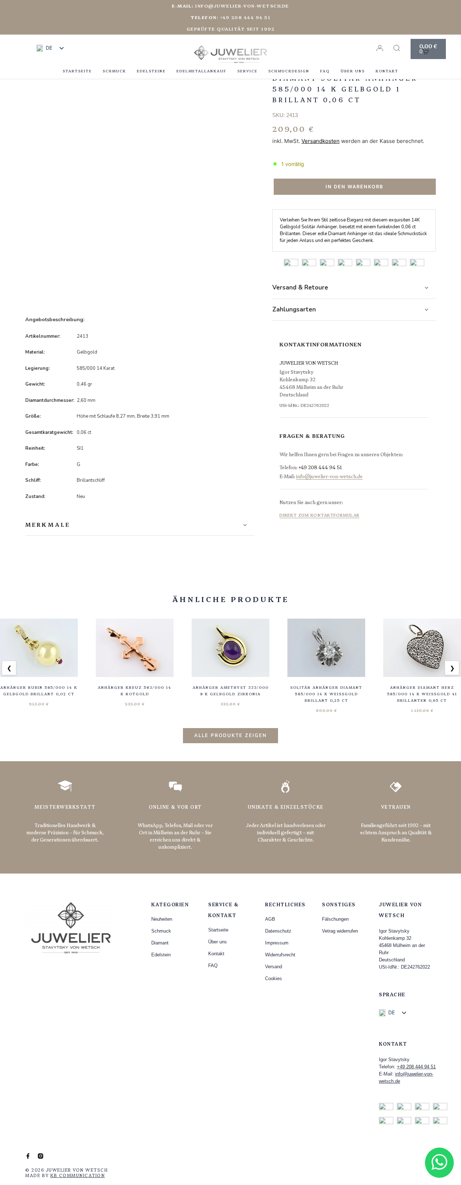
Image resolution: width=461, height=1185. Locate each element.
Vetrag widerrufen (340, 931)
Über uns (353, 70)
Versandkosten (320, 141)
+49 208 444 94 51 (320, 467)
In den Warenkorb (355, 186)
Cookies (273, 978)
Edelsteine (151, 70)
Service (247, 70)
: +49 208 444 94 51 (230, 17)
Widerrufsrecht (280, 954)
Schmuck (114, 70)
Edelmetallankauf (201, 70)
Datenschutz (278, 931)
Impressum (276, 943)
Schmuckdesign (288, 70)
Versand (273, 966)
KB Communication (77, 1175)
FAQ (325, 70)
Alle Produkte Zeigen (230, 735)
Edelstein (161, 954)
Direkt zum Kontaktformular (319, 515)
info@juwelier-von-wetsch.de (230, 6)
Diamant (160, 943)
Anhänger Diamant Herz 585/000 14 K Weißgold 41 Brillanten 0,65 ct (422, 694)
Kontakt (387, 70)
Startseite (77, 70)
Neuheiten (161, 919)
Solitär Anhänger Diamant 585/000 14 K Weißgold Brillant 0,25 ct (326, 694)
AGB (270, 919)
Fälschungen (335, 919)
